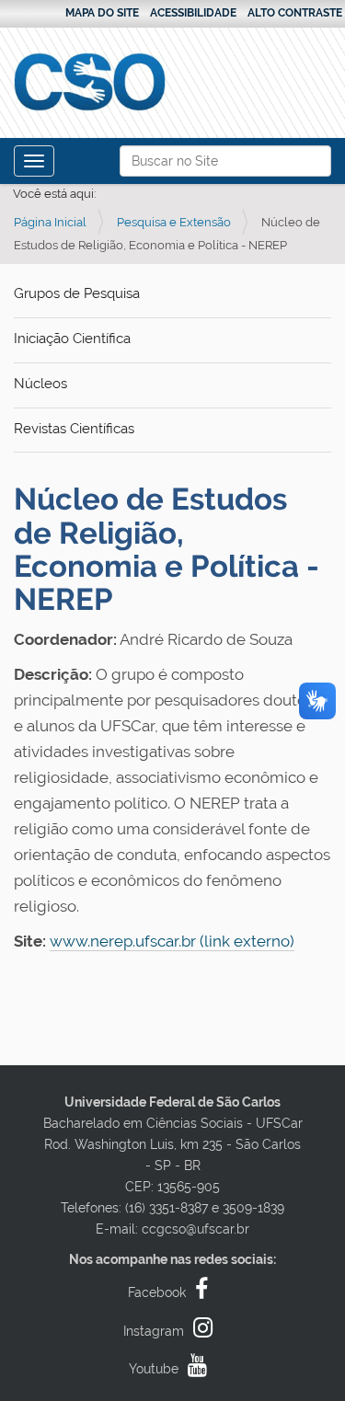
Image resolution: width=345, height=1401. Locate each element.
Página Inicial (50, 222)
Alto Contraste (294, 12)
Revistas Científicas (74, 428)
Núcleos (40, 383)
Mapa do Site (102, 12)
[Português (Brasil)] (90, 81)
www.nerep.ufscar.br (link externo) (172, 941)
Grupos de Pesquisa (77, 293)
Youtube (153, 1368)
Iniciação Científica (72, 338)
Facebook (157, 1292)
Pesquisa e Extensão (174, 222)
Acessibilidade (193, 12)
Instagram (153, 1331)
